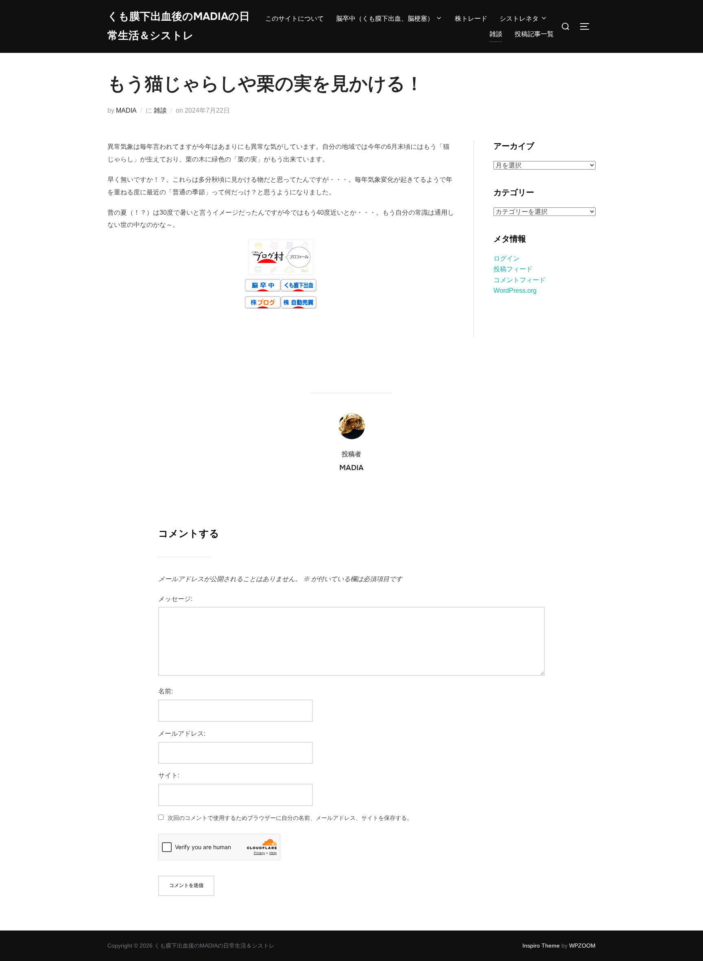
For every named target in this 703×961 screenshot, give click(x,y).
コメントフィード (519, 280)
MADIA (126, 110)
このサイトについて (294, 18)
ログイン (506, 258)
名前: (165, 691)
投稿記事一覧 (534, 34)
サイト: (168, 775)
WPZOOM (582, 945)
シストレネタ (519, 18)
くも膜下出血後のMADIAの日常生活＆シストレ (178, 26)
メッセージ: (175, 598)
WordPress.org (515, 290)
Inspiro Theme (541, 945)
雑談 (495, 34)
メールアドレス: (181, 733)
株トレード (471, 18)
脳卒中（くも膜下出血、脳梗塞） (385, 18)
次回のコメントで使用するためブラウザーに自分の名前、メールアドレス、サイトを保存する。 (290, 818)
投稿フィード (513, 269)
